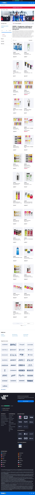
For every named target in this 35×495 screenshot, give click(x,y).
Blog (9, 430)
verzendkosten (20, 469)
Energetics (2, 334)
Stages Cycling (25, 335)
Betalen (10, 421)
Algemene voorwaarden (4, 419)
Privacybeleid (3, 422)
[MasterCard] (25, 417)
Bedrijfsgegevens (3, 415)
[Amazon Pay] (20, 426)
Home (1, 9)
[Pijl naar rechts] (22, 47)
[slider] (1, 32)
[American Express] (20, 422)
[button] (6, 38)
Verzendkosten (11, 419)
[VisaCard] (31, 417)
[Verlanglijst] (29, 2)
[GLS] (20, 438)
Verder (28, 323)
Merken (4, 9)
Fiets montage (11, 429)
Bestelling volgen (11, 422)
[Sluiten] (32, 23)
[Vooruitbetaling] (25, 426)
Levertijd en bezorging (12, 426)
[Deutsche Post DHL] (20, 434)
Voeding (2, 27)
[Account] (31, 2)
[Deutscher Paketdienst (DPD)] (25, 434)
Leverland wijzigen (6, 473)
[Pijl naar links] (14, 47)
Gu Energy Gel (3, 335)
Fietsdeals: (14, 7)
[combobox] (26, 40)
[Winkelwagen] (33, 2)
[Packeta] (31, 438)
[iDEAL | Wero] (20, 417)
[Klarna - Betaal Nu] (31, 422)
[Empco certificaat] (20, 446)
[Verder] (32, 20)
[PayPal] (25, 422)
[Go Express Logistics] (25, 438)
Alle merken (3, 389)
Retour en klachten (11, 418)
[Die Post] (31, 434)
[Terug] (31, 20)
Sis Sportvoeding (25, 334)
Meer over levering (22, 479)
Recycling (2, 425)
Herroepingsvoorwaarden (4, 421)
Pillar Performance (14, 334)
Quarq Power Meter (15, 335)
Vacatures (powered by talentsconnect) (5, 418)
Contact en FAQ (11, 415)
